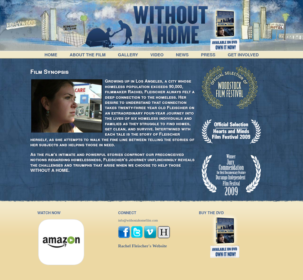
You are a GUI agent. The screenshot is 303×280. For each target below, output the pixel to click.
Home (51, 55)
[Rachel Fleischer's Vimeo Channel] (150, 237)
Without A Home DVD (221, 17)
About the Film (88, 55)
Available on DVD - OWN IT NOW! (225, 45)
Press (208, 55)
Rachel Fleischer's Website (142, 246)
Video (157, 55)
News (182, 55)
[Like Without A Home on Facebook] (124, 237)
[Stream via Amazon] (61, 264)
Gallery (128, 55)
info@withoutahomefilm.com (138, 220)
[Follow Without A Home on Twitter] (137, 237)
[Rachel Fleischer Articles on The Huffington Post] (164, 237)
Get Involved (243, 55)
